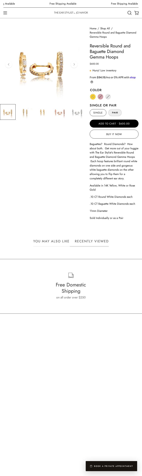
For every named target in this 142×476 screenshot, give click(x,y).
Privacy (8, 426)
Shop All (105, 28)
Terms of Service (14, 432)
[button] (129, 12)
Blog (6, 444)
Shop (77, 375)
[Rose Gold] (100, 96)
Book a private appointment (113, 466)
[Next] (74, 64)
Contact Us (10, 438)
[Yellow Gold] (93, 96)
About (78, 388)
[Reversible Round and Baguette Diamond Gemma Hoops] (8, 112)
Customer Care (13, 419)
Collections (81, 381)
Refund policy (12, 451)
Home (93, 28)
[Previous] (8, 64)
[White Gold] (108, 96)
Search (7, 413)
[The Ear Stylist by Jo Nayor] (71, 12)
